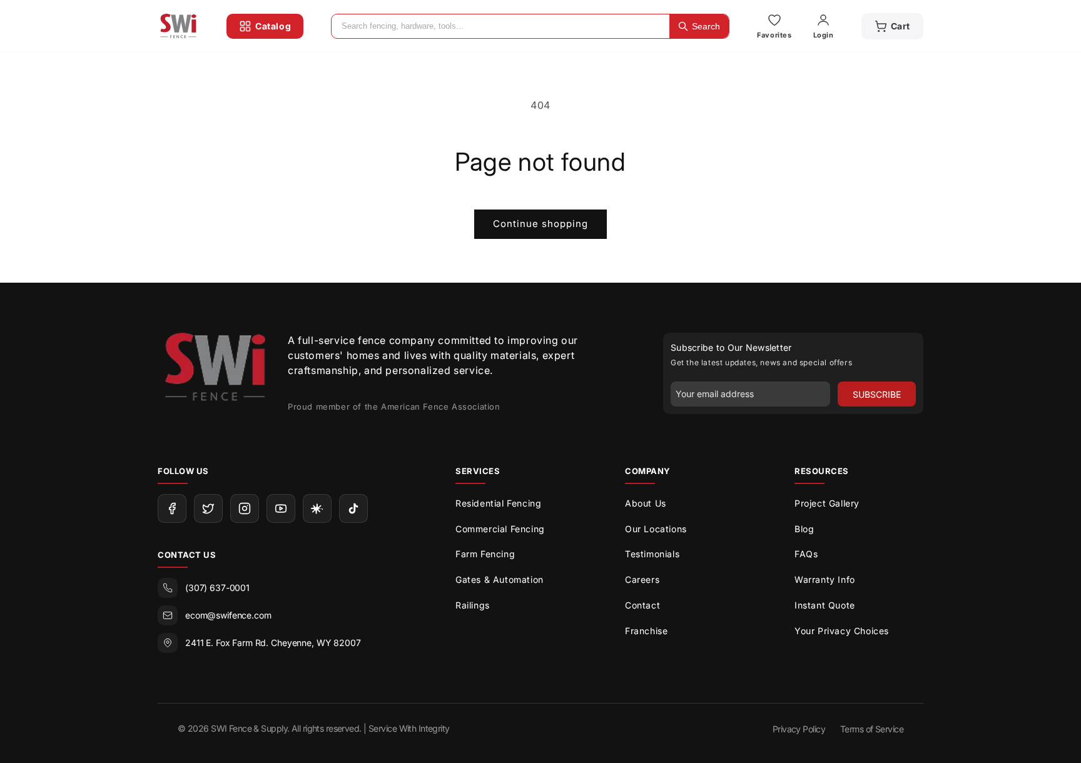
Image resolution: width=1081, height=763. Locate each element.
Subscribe (877, 394)
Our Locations (656, 528)
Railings (472, 605)
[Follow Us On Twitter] (208, 508)
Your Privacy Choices (841, 630)
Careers (642, 579)
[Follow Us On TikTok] (353, 508)
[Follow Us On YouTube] (280, 508)
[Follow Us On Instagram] (244, 508)
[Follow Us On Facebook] (172, 508)
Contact (642, 605)
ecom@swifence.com (228, 615)
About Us (645, 503)
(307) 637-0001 (217, 587)
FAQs (806, 553)
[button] (892, 26)
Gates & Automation (499, 579)
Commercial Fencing (500, 528)
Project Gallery (827, 503)
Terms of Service (871, 729)
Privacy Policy (799, 729)
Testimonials (652, 553)
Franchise (646, 630)
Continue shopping (540, 224)
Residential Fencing (498, 503)
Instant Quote (824, 605)
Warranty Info (824, 579)
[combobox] (500, 26)
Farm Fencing (485, 553)
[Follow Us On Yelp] (317, 508)
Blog (804, 528)
